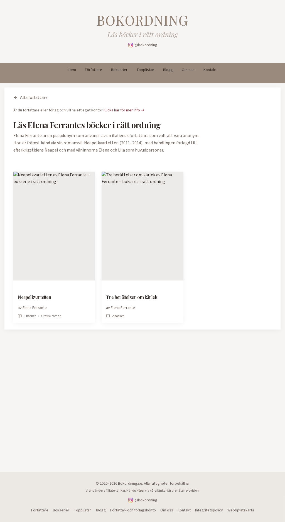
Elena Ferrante (35, 308)
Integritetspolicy (209, 510)
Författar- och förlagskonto (133, 510)
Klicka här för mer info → (124, 110)
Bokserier (119, 70)
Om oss (188, 70)
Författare (93, 70)
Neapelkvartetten (34, 297)
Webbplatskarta (240, 510)
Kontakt (210, 70)
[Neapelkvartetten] (54, 226)
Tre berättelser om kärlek (131, 297)
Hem (72, 70)
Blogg (168, 70)
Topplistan (145, 70)
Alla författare (34, 97)
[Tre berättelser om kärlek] (142, 226)
